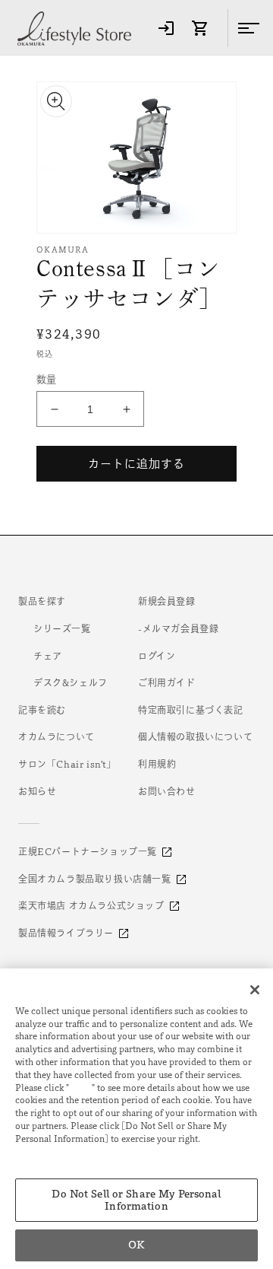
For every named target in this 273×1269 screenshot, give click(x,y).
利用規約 (157, 763)
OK (136, 1245)
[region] (136, 1118)
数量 (46, 379)
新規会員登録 (167, 601)
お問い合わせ (167, 791)
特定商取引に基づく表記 (190, 709)
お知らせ (37, 791)
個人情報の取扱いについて (195, 736)
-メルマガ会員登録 (178, 628)
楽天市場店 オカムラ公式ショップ (91, 905)
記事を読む (42, 709)
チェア (47, 655)
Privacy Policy (49, 1151)
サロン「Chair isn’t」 (67, 763)
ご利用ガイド (167, 682)
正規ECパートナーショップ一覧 (87, 851)
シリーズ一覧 (62, 628)
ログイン (156, 655)
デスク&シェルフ (70, 682)
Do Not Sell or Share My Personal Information (136, 1200)
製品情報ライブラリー (66, 932)
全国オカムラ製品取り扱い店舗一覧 (94, 878)
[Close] (254, 990)
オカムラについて (56, 736)
